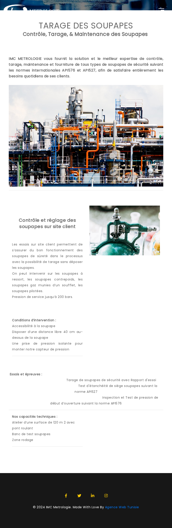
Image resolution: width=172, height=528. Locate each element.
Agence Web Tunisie (122, 507)
